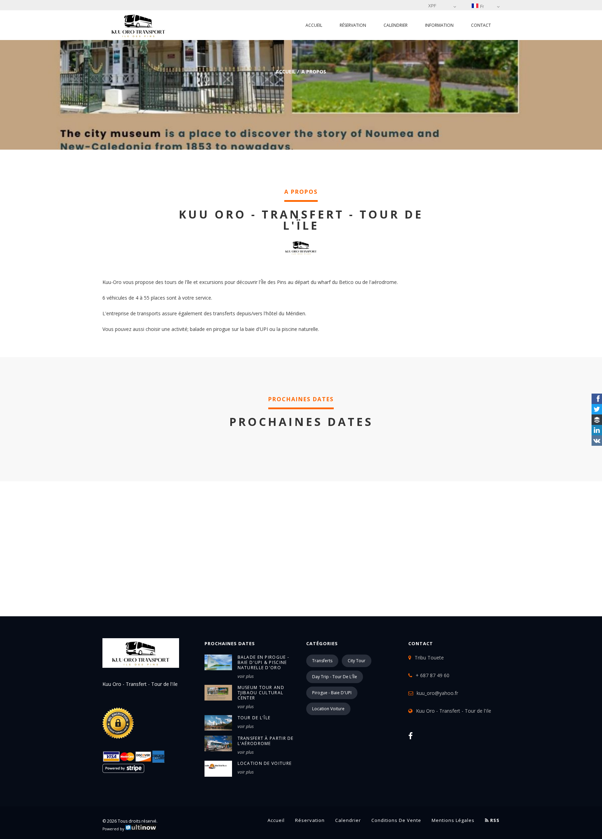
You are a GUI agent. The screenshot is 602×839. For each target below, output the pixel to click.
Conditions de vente (396, 820)
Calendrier (396, 25)
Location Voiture (328, 709)
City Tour (356, 661)
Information (439, 25)
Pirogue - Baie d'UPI (332, 693)
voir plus (246, 676)
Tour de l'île (254, 717)
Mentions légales (453, 820)
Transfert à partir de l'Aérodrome (266, 741)
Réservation (353, 25)
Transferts (322, 661)
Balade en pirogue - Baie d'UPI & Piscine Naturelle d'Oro (264, 662)
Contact (481, 25)
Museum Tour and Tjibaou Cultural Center (261, 693)
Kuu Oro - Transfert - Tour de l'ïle (453, 710)
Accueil (314, 25)
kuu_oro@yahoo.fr (437, 693)
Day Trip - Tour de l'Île (334, 677)
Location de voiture (265, 763)
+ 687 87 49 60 (432, 675)
